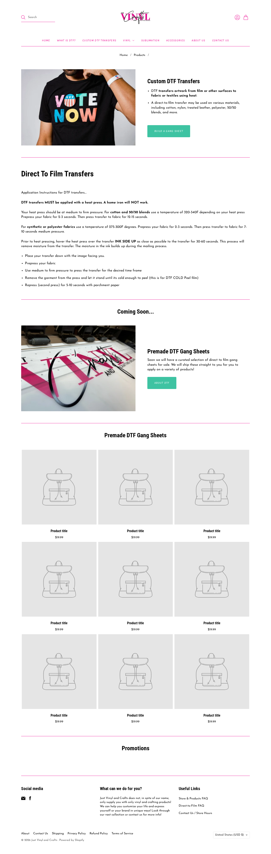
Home (46, 40)
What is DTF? (66, 40)
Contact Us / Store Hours (195, 813)
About (25, 833)
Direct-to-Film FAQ (191, 805)
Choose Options (59, 519)
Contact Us (220, 40)
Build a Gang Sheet (168, 131)
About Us (198, 40)
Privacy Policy (77, 833)
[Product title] (59, 487)
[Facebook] (30, 799)
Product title (59, 531)
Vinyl (127, 40)
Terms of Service (122, 833)
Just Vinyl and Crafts (44, 840)
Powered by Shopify (71, 840)
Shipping (58, 833)
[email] (23, 799)
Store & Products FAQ (193, 798)
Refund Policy (99, 833)
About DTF (161, 382)
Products (139, 55)
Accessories (175, 40)
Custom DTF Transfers (99, 40)
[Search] (23, 17)
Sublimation (150, 40)
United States (229, 834)
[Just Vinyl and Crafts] (135, 17)
